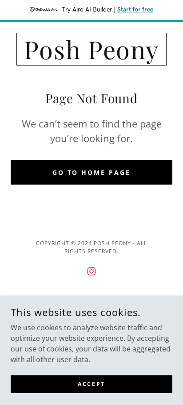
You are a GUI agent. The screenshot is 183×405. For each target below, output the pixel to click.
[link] (91, 49)
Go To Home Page (91, 172)
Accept (91, 384)
